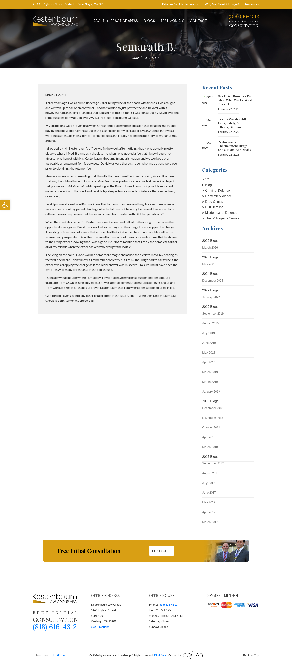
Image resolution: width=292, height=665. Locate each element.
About (99, 20)
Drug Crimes (214, 201)
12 (207, 179)
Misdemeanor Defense (221, 212)
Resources (252, 4)
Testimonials (172, 20)
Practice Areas (124, 20)
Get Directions (100, 626)
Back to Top (251, 655)
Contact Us (161, 551)
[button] (5, 205)
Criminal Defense (217, 190)
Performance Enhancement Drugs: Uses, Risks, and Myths (234, 146)
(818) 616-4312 (244, 16)
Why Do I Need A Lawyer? (222, 4)
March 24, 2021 (144, 57)
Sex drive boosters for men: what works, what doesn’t (235, 100)
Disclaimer (160, 655)
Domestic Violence (218, 196)
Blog (208, 185)
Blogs (149, 20)
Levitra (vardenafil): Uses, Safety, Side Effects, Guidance (232, 123)
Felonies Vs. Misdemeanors (181, 4)
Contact (198, 20)
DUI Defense (214, 207)
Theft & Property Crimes (222, 218)
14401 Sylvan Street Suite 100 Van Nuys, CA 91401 (70, 4)
